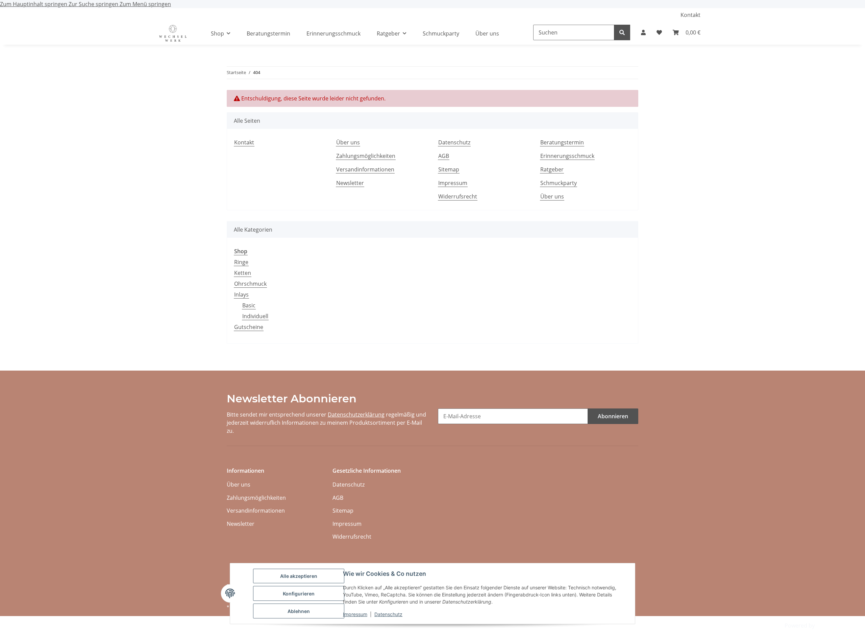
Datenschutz (388, 614)
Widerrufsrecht (457, 196)
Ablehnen (299, 611)
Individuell (255, 316)
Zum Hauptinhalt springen (34, 4)
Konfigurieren (299, 593)
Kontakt (690, 15)
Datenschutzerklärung (356, 414)
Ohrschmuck (250, 283)
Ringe (241, 262)
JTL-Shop (827, 625)
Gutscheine (248, 327)
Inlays (241, 294)
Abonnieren (613, 416)
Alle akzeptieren (298, 576)
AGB (443, 156)
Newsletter (350, 183)
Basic (248, 305)
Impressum (355, 614)
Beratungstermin (268, 33)
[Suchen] (622, 32)
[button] (643, 32)
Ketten (242, 273)
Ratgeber (552, 169)
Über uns (487, 33)
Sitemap (448, 169)
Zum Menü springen (145, 4)
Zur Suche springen (94, 4)
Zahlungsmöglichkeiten (365, 156)
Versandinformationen (365, 169)
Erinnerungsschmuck (333, 33)
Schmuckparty (441, 33)
